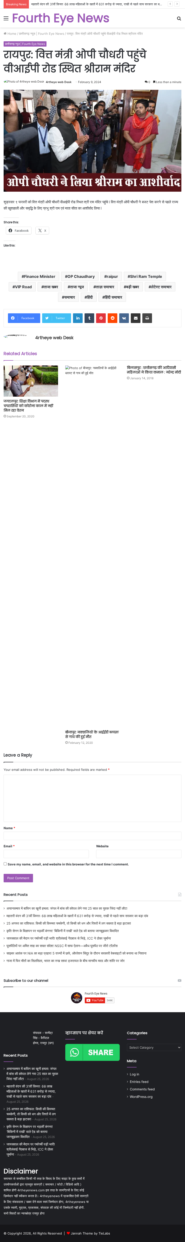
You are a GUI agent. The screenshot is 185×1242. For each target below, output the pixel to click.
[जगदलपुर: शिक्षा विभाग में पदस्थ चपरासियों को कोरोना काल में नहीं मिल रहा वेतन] (31, 381)
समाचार (69, 297)
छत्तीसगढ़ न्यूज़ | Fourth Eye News (41, 33)
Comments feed (142, 1089)
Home (11, 33)
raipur (112, 276)
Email (9, 846)
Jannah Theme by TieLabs (90, 1233)
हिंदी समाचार (113, 297)
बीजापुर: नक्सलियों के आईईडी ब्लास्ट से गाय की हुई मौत (92, 734)
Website (102, 846)
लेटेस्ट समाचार (161, 286)
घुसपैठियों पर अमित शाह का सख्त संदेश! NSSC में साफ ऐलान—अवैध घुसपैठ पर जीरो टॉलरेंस (62, 946)
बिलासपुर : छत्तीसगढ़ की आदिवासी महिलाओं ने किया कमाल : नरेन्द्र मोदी (154, 370)
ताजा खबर (51, 286)
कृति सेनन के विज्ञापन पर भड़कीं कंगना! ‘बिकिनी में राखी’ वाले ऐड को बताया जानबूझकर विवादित (63, 931)
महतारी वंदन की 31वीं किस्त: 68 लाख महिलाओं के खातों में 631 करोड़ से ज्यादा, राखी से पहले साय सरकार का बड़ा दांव (77, 916)
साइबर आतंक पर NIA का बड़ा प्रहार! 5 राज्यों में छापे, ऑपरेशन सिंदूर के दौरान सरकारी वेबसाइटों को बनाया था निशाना (76, 953)
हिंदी (90, 297)
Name (9, 828)
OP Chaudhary (81, 276)
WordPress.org (141, 1097)
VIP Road (23, 286)
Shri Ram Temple (146, 276)
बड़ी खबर (132, 286)
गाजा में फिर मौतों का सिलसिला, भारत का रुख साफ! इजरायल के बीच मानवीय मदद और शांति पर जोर (66, 961)
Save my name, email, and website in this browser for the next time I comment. (68, 864)
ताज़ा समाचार (105, 286)
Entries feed (139, 1082)
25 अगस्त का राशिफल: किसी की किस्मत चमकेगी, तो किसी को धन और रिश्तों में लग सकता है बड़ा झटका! (69, 923)
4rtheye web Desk (59, 82)
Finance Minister (39, 276)
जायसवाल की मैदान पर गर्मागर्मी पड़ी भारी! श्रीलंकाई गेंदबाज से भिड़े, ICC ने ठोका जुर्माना (59, 938)
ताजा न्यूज (77, 286)
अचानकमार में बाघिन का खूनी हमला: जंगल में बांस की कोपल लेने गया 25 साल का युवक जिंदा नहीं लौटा (67, 908)
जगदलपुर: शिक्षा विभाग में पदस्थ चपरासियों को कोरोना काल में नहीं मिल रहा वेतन (28, 406)
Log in (134, 1074)
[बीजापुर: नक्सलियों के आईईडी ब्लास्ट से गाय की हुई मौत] (92, 546)
